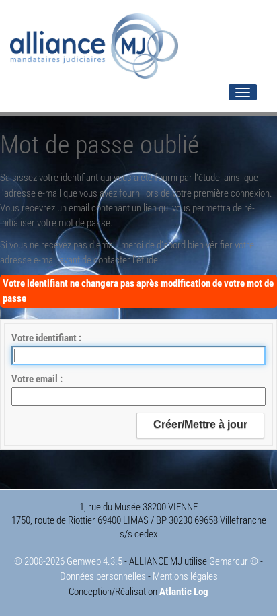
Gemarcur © (233, 561)
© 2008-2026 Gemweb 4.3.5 (68, 561)
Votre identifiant (45, 338)
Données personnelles (103, 576)
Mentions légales (185, 576)
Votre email (35, 379)
